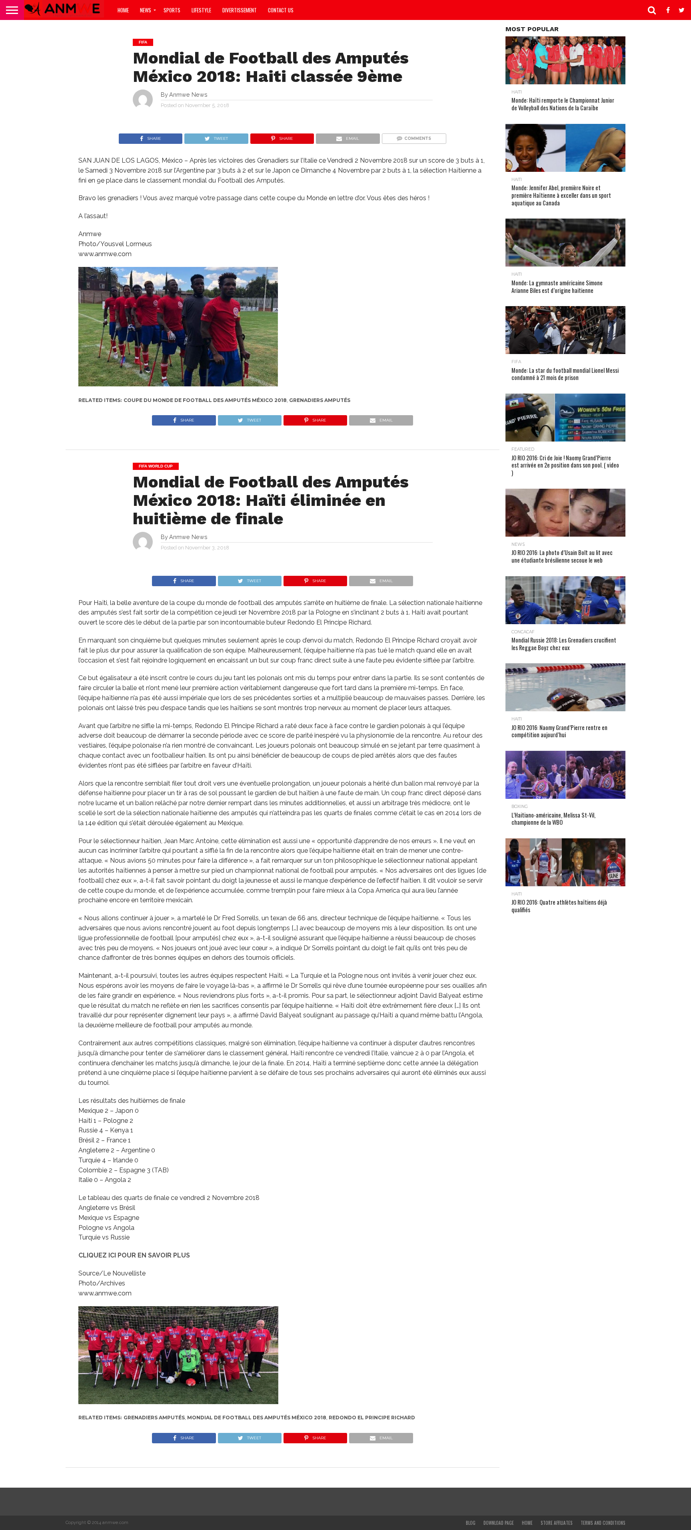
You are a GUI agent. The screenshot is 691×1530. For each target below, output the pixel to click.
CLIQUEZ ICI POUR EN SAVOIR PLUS (134, 1255)
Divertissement (239, 10)
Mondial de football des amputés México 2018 (256, 1418)
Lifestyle (201, 10)
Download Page (498, 1523)
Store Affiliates (557, 1523)
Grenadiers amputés (319, 400)
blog (470, 1523)
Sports (172, 10)
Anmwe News (188, 94)
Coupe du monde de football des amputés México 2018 (205, 400)
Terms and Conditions (603, 1523)
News (145, 10)
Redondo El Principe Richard (372, 1418)
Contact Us (281, 10)
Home (123, 10)
